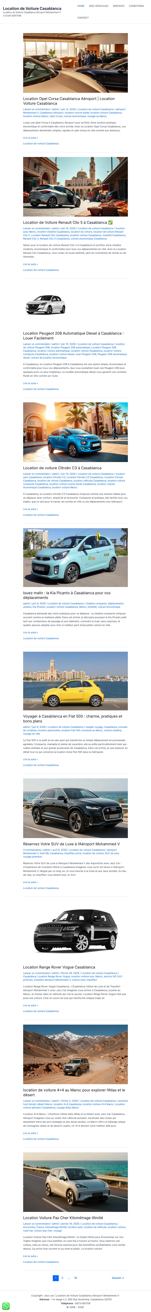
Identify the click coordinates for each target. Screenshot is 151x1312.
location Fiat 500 (70, 730)
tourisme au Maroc (92, 730)
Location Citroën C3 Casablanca (85, 477)
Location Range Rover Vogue (53, 976)
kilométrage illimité (56, 1227)
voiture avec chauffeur (84, 979)
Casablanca (110, 726)
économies (29, 1227)
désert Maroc (44, 1104)
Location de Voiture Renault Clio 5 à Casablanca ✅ (68, 222)
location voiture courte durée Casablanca (72, 483)
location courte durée (77, 112)
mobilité (92, 606)
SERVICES (118, 5)
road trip (28, 1230)
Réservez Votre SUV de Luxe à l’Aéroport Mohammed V (71, 844)
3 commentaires (32, 849)
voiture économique (75, 116)
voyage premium (32, 856)
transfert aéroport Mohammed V (52, 979)
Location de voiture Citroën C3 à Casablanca (62, 468)
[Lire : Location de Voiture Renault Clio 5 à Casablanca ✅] (75, 186)
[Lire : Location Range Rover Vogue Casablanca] (75, 931)
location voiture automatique (53, 350)
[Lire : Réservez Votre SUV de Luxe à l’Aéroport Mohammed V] (75, 808)
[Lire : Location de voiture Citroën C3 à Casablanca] (75, 431)
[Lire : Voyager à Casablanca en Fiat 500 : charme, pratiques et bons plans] (75, 680)
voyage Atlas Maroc (68, 1107)
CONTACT (83, 17)
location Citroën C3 (54, 477)
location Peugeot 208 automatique (70, 347)
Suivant (118, 1277)
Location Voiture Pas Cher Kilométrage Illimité (63, 1218)
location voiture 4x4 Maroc (98, 1104)
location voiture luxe (82, 976)
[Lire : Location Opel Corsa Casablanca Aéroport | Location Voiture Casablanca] (75, 62)
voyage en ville (31, 733)
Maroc (82, 606)
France (40, 1227)
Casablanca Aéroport (52, 112)
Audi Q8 (44, 853)
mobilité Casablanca (114, 235)
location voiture (116, 1227)
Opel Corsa (56, 116)
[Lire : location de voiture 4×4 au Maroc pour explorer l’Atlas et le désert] (75, 1054)
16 (75, 1277)
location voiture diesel (61, 354)
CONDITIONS (136, 5)
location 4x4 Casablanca (68, 1104)
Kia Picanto (39, 606)
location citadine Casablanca (53, 231)
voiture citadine (112, 730)
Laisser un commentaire (36, 109)
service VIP (110, 976)
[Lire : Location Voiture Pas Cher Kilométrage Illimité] (75, 1181)
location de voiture (81, 231)
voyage (58, 1230)
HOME (80, 5)
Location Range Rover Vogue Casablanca (59, 967)
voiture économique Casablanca (89, 238)
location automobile (49, 730)
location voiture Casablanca (106, 112)
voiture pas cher (43, 1230)
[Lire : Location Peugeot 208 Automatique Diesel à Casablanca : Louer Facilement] (45, 305)
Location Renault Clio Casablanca (50, 235)
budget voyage (94, 726)
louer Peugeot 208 (86, 354)
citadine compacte (96, 603)
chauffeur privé (72, 853)
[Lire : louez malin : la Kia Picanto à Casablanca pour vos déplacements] (75, 557)
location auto (75, 1227)
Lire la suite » (30, 138)
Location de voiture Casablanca (95, 109)
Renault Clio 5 (31, 238)
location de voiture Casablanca (54, 480)
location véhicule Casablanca (90, 480)
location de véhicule (95, 1227)
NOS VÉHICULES (98, 5)
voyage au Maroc (97, 116)
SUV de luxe (112, 853)
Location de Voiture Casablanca (32, 8)
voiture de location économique (49, 357)
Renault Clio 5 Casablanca (54, 238)
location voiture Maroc (36, 116)
